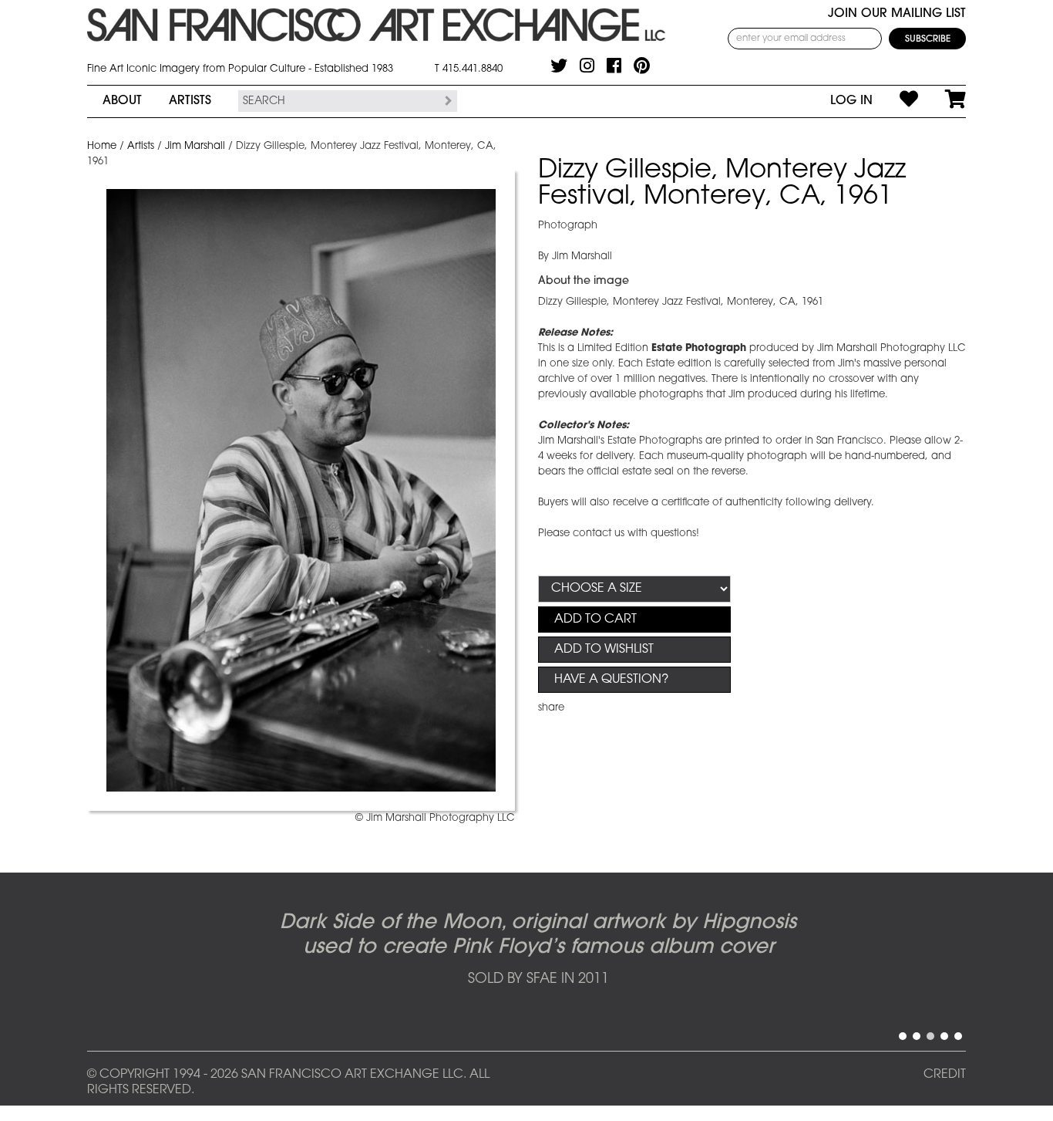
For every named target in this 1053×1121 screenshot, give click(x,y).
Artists (190, 101)
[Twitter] (558, 65)
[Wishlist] (895, 101)
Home (101, 146)
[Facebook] (614, 65)
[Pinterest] (642, 65)
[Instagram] (587, 65)
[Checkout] (942, 101)
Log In (851, 101)
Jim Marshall (195, 146)
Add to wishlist (604, 649)
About (122, 101)
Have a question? (611, 680)
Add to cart (595, 619)
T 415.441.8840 (469, 69)
